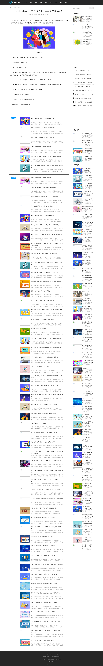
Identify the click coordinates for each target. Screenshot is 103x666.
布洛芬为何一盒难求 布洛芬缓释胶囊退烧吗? (42, 536)
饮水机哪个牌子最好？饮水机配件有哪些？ (42, 146)
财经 (36, 2)
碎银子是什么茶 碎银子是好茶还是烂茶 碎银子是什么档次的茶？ (47, 564)
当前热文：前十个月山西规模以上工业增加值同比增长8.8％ (87, 385)
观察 (31, 2)
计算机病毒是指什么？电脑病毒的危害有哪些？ (43, 127)
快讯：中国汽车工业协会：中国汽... (84, 94)
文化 (66, 2)
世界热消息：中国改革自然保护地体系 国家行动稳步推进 (87, 516)
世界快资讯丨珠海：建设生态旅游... (84, 102)
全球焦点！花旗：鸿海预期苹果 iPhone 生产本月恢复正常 (87, 200)
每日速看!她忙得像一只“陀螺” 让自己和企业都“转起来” (45, 196)
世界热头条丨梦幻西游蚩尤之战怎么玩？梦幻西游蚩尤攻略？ (46, 225)
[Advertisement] (83, 55)
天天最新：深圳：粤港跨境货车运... (84, 78)
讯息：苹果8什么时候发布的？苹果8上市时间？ (43, 137)
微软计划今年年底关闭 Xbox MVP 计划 (40, 366)
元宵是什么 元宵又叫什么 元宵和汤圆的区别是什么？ (44, 555)
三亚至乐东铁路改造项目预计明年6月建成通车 (42, 640)
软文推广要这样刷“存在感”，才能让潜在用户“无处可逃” (45, 432)
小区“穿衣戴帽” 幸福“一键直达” (39, 423)
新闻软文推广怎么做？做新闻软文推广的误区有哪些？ (87, 33)
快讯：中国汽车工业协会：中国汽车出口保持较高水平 (87, 231)
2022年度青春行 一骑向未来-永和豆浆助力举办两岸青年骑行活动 (47, 498)
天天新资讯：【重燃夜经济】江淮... (84, 106)
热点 (61, 2)
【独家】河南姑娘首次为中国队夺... (84, 74)
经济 (46, 2)
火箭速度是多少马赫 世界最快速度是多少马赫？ (43, 545)
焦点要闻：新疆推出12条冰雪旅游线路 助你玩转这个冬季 (87, 393)
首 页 (25, 2)
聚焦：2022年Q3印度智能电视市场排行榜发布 (87, 470)
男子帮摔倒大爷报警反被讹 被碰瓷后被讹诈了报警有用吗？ (46, 593)
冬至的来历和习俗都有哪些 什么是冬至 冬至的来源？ (44, 508)
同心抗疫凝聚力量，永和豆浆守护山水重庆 (42, 206)
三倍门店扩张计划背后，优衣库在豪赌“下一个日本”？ (44, 272)
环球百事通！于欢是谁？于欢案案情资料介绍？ (43, 118)
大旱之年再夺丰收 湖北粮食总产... (83, 90)
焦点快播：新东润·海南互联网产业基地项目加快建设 (44, 583)
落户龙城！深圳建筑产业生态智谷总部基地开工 (43, 442)
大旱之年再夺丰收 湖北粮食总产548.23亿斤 (87, 223)
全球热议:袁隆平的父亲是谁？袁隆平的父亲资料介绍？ (44, 253)
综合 (18, 7)
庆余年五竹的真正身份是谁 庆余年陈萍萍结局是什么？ (44, 574)
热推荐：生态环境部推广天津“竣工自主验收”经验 (87, 377)
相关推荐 (13, 118)
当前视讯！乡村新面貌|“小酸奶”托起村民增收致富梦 (87, 408)
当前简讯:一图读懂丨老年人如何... (83, 86)
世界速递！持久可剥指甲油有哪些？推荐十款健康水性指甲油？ (47, 404)
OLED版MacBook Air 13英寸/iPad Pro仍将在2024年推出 (87, 446)
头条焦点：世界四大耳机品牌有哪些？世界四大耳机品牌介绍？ (47, 156)
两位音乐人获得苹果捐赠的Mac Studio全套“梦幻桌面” (87, 270)
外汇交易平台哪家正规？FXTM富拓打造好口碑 (87, 18)
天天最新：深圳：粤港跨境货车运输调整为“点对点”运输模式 (46, 281)
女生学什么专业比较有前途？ (38, 328)
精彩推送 (13, 177)
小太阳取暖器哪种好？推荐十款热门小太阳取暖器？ (44, 413)
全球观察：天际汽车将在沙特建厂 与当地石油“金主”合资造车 (46, 385)
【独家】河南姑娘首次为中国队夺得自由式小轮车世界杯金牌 (46, 460)
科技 (51, 2)
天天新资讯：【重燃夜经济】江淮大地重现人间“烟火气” (87, 216)
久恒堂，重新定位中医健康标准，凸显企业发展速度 (87, 26)
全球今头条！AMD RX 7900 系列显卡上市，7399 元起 (87, 454)
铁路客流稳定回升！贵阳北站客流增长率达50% (87, 277)
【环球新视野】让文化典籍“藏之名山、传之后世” (87, 508)
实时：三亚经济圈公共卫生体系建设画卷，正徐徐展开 (44, 602)
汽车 (56, 2)
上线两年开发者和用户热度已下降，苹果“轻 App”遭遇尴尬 (87, 339)
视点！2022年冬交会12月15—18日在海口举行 (87, 185)
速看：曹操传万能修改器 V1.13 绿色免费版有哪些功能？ (45, 357)
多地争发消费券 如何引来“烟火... (83, 98)
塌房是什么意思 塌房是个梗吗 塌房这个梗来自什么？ (44, 611)
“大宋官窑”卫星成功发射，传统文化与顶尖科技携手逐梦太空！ (47, 489)
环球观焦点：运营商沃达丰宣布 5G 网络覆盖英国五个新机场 (87, 477)
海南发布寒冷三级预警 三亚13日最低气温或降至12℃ (44, 187)
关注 (41, 2)
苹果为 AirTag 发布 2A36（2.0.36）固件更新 (87, 354)
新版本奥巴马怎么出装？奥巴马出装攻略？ (42, 291)
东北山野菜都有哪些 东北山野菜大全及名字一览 (43, 517)
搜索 (91, 7)
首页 (15, 7)
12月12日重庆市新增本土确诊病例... (84, 82)
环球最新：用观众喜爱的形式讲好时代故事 (87, 247)
